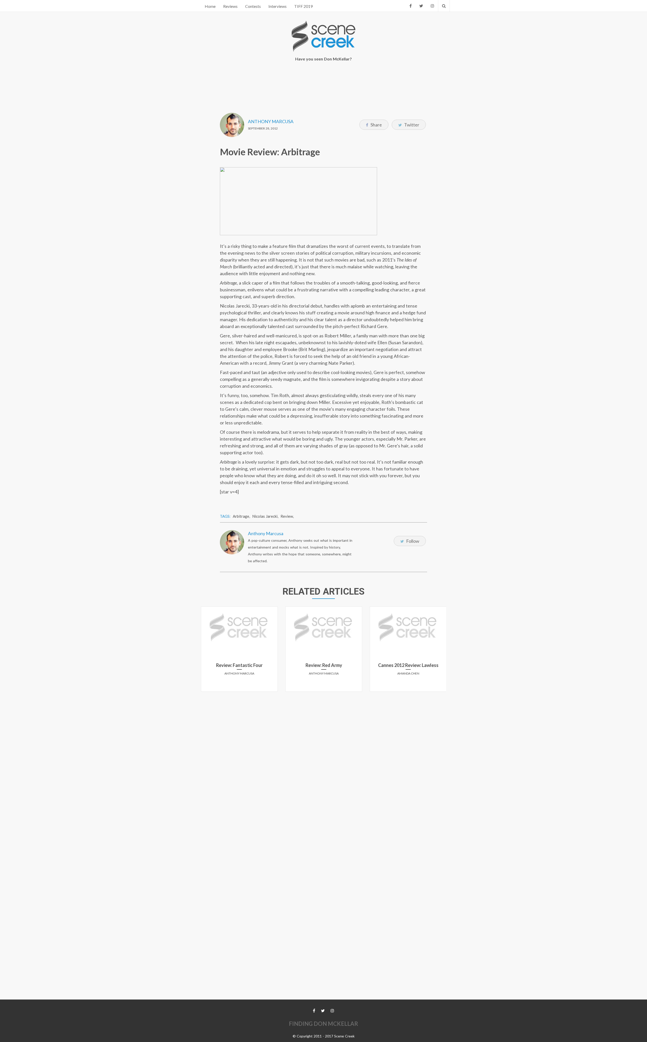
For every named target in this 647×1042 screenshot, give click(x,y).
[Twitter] (421, 6)
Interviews (277, 6)
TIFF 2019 (303, 6)
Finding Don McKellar (323, 1023)
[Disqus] (323, 759)
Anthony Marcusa (270, 121)
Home (210, 6)
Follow (412, 541)
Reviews (230, 6)
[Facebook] (410, 6)
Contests (253, 6)
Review (287, 516)
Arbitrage (241, 516)
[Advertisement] (323, 83)
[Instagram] (432, 6)
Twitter (411, 124)
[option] (239, 651)
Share (376, 124)
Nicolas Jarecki (265, 516)
